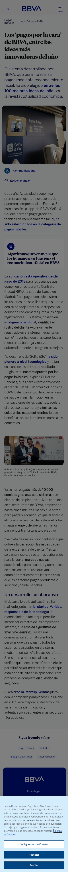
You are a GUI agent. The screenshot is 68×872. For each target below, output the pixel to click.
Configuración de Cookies (34, 844)
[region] (34, 834)
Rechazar (34, 854)
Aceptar (34, 865)
